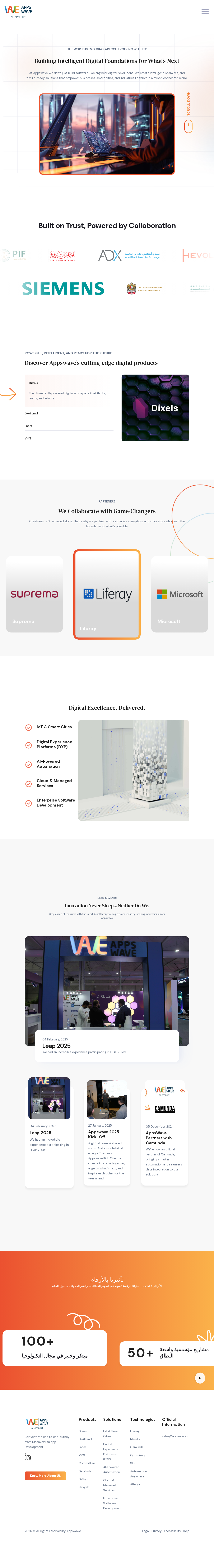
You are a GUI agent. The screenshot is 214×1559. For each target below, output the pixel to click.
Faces (29, 426)
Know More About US (45, 1476)
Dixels (33, 383)
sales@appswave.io (175, 1436)
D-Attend (31, 413)
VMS (28, 438)
